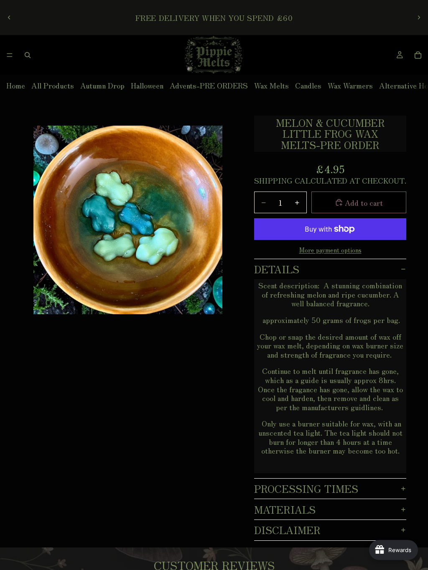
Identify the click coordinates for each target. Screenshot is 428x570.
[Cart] (418, 55)
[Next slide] (419, 17)
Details (276, 269)
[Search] (27, 55)
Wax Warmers (350, 85)
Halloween (147, 85)
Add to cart (364, 202)
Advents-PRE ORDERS (209, 85)
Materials (285, 509)
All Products (52, 85)
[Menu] (9, 55)
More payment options (330, 250)
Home (15, 85)
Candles (308, 85)
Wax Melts (271, 85)
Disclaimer (287, 529)
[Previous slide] (9, 17)
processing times (306, 488)
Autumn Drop (102, 85)
